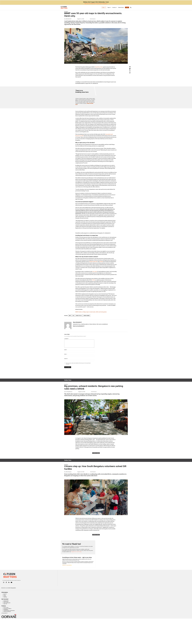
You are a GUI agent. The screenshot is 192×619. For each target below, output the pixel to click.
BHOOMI (95, 261)
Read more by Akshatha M (78, 326)
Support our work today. (76, 551)
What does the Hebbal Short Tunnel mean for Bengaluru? (96, 3)
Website (66, 358)
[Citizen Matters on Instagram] (3, 582)
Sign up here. (13, 587)
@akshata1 (105, 324)
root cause (94, 271)
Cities (103, 7)
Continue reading (96, 453)
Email (65, 354)
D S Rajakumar (69, 391)
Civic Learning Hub (7, 602)
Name (65, 349)
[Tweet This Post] (129, 68)
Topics (108, 7)
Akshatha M (68, 18)
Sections (114, 7)
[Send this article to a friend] (129, 66)
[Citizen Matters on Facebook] (6, 582)
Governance (92, 18)
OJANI (91, 261)
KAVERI (101, 261)
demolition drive (99, 67)
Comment (66, 338)
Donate (127, 7)
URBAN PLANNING (87, 315)
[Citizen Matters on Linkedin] (9, 582)
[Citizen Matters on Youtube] (11, 582)
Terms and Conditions (7, 608)
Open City (5, 603)
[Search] (130, 7)
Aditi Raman (68, 471)
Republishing (6, 609)
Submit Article (121, 7)
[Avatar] (68, 325)
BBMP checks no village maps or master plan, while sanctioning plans (91, 311)
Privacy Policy (6, 607)
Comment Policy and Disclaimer (9, 610)
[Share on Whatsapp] (129, 70)
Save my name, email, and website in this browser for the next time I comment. (78, 364)
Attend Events (6, 601)
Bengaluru (66, 11)
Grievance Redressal (7, 611)
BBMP (70, 315)
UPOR (93, 280)
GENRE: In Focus (79, 315)
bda (73, 315)
